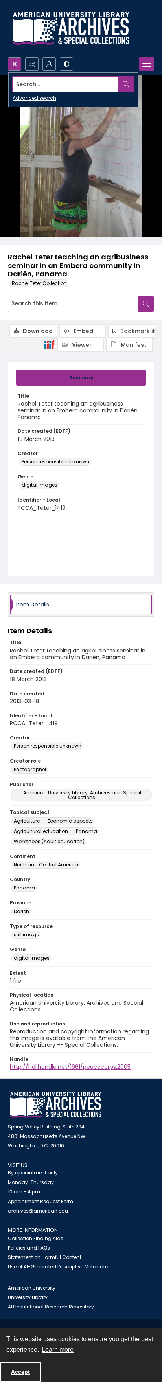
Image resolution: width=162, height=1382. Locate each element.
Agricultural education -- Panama (55, 831)
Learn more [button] (58, 1349)
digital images (39, 484)
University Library (28, 1297)
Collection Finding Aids (35, 1238)
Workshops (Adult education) (49, 841)
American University (31, 1288)
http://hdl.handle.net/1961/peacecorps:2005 (70, 1067)
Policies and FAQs (29, 1247)
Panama (24, 887)
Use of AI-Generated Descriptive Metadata (58, 1266)
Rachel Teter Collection (39, 283)
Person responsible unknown (55, 461)
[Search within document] (146, 304)
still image (26, 934)
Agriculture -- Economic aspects (53, 821)
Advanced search (34, 98)
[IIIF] (49, 344)
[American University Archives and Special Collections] (55, 1105)
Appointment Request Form (40, 1201)
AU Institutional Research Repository (51, 1306)
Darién (21, 911)
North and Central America (46, 864)
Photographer (30, 769)
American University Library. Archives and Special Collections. (82, 795)
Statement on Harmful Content (44, 1257)
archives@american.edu (38, 1210)
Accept (20, 1372)
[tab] (81, 377)
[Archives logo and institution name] (71, 28)
